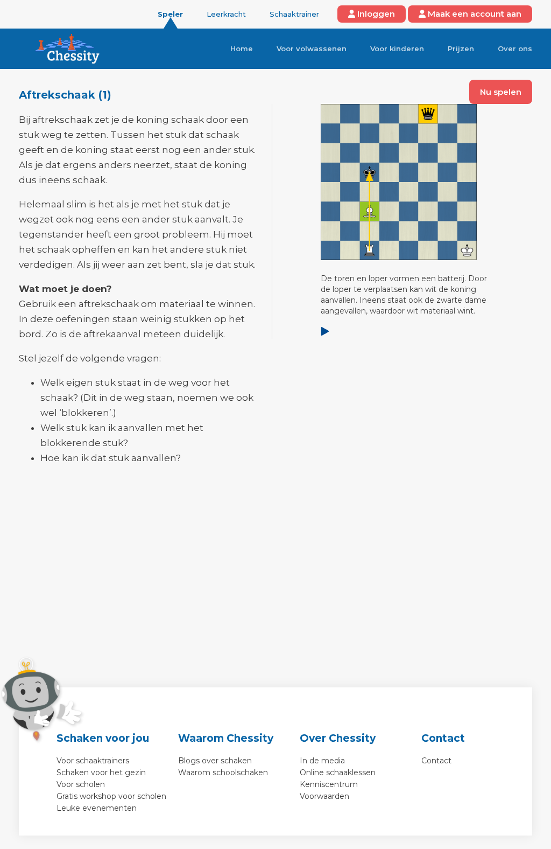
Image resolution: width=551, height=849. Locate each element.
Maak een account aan (473, 14)
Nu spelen (500, 92)
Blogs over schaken (215, 761)
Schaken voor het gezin (101, 772)
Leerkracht (226, 14)
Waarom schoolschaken (223, 772)
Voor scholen (80, 784)
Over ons (515, 48)
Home (241, 48)
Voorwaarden (324, 796)
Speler (170, 14)
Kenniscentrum (329, 784)
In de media (322, 761)
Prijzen (461, 48)
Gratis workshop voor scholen (111, 796)
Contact (436, 761)
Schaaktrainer (294, 14)
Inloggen (375, 14)
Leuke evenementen (96, 808)
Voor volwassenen (312, 48)
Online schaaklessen (338, 772)
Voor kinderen (397, 48)
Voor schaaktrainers (92, 761)
